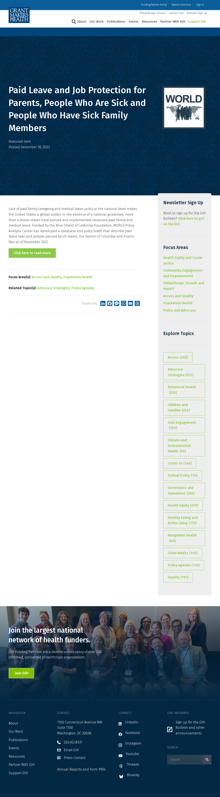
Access (178, 357)
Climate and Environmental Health (179, 445)
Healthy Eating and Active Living (183, 520)
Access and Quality (47, 277)
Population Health (77, 277)
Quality (178, 577)
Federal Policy (182, 475)
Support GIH (197, 21)
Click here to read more (32, 253)
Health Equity (183, 505)
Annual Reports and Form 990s (81, 769)
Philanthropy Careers (152, 13)
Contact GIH (176, 13)
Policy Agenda (82, 288)
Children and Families (179, 407)
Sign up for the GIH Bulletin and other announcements (190, 727)
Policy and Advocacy (179, 310)
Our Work (97, 21)
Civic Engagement (182, 425)
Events (134, 21)
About (81, 21)
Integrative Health (182, 538)
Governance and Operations (181, 490)
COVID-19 (180, 463)
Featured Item (20, 141)
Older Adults (183, 553)
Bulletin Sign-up (197, 13)
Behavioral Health (182, 390)
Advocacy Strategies (53, 288)
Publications (116, 21)
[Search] (73, 22)
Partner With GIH (172, 21)
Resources (149, 21)
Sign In (200, 4)
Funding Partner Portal (154, 4)
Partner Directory (181, 4)
